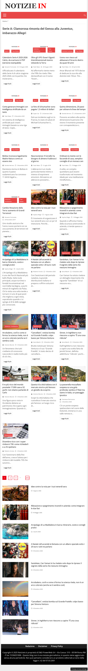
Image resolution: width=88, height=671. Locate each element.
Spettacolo (66, 253)
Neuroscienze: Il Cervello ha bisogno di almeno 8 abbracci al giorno (43, 159)
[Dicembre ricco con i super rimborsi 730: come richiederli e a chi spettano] (15, 430)
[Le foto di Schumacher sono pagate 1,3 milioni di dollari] (44, 96)
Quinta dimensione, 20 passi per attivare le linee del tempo (73, 108)
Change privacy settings (79, 669)
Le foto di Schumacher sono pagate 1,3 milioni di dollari (43, 108)
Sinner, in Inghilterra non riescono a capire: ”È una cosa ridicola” (72, 335)
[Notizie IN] (25, 5)
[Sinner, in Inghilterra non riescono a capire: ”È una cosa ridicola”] (73, 322)
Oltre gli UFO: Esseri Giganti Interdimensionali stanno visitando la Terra (43, 60)
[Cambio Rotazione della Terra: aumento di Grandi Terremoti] (15, 197)
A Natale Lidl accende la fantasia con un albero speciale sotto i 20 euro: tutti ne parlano (43, 263)
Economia (37, 378)
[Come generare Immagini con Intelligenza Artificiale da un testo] (15, 96)
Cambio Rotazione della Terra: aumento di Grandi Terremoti (13, 210)
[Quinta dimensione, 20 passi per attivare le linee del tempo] (73, 96)
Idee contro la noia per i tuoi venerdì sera (49, 486)
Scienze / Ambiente (37, 50)
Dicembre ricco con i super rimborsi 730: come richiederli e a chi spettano (15, 444)
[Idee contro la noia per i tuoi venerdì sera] (44, 197)
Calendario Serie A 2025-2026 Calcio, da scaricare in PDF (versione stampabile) (15, 60)
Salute (36, 150)
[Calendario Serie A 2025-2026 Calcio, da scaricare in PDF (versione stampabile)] (15, 46)
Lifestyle (65, 150)
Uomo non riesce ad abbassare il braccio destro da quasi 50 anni (71, 60)
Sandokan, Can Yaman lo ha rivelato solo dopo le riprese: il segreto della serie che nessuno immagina (72, 263)
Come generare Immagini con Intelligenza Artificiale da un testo (15, 109)
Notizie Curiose (67, 51)
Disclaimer (42, 646)
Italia (6, 253)
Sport (7, 51)
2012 (27, 478)
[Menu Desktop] (4, 15)
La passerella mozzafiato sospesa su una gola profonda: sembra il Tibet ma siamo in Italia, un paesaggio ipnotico (72, 390)
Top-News (15, 51)
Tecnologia (8, 100)
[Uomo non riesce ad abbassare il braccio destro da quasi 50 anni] (73, 46)
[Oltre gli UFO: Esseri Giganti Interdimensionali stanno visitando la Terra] (44, 46)
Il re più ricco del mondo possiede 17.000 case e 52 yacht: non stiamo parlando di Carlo (15, 388)
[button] (85, 15)
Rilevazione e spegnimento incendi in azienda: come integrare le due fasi (71, 210)
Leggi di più (7, 84)
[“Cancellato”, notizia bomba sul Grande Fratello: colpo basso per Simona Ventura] (44, 322)
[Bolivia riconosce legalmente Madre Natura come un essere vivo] (15, 145)
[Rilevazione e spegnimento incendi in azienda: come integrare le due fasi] (73, 197)
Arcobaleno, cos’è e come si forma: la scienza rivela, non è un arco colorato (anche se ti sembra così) (15, 336)
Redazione (29, 646)
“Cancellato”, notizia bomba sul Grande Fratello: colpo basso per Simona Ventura (43, 335)
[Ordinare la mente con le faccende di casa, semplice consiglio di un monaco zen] (73, 145)
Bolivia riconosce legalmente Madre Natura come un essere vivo (14, 159)
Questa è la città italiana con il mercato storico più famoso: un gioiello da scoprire (44, 387)
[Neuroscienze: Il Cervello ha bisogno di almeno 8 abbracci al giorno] (44, 145)
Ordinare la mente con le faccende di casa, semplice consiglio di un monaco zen (71, 159)
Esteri (7, 150)
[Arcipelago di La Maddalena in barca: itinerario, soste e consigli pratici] (15, 248)
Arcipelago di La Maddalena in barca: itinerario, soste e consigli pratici (15, 262)
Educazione (66, 100)
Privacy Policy (57, 646)
